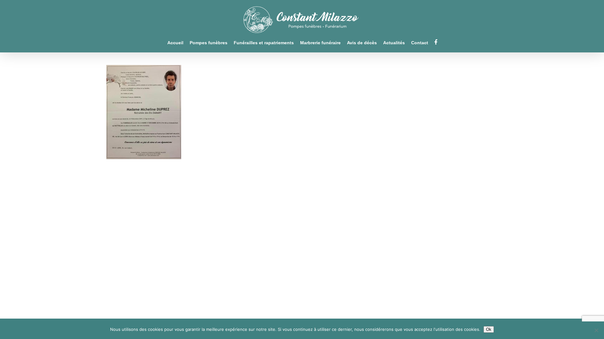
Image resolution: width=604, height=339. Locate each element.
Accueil (175, 43)
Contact (419, 43)
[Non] (596, 330)
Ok (488, 329)
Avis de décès (362, 43)
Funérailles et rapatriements (264, 43)
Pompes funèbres (208, 43)
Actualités (394, 43)
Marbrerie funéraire (320, 43)
